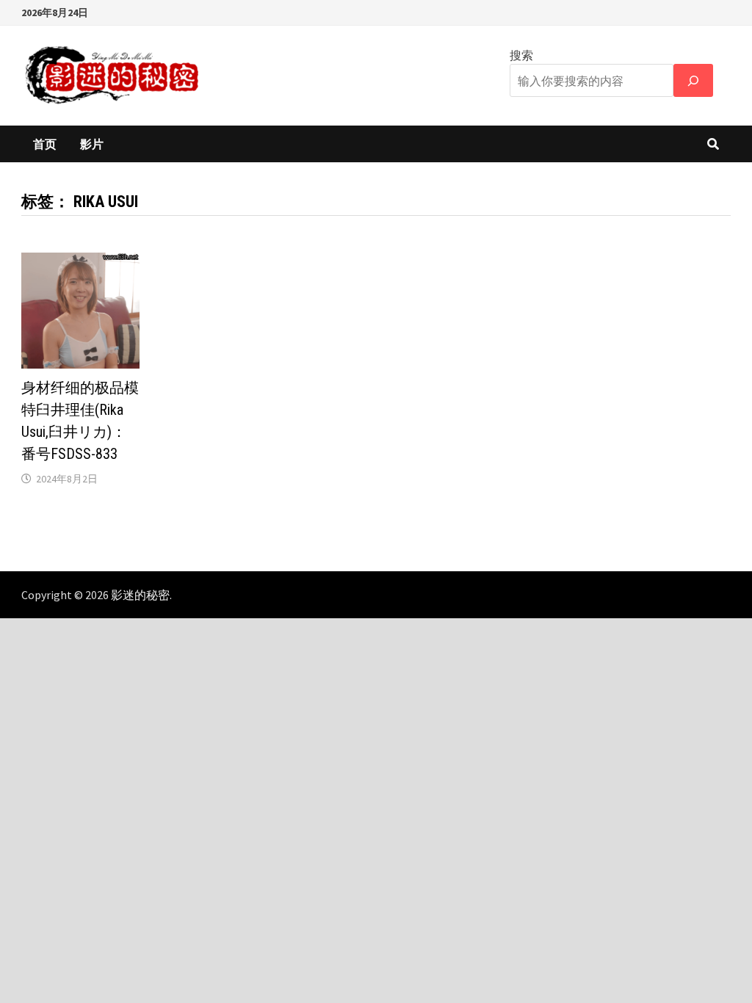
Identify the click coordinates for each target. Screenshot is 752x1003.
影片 (92, 144)
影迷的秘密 (140, 594)
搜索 (521, 55)
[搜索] (693, 80)
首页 (45, 144)
